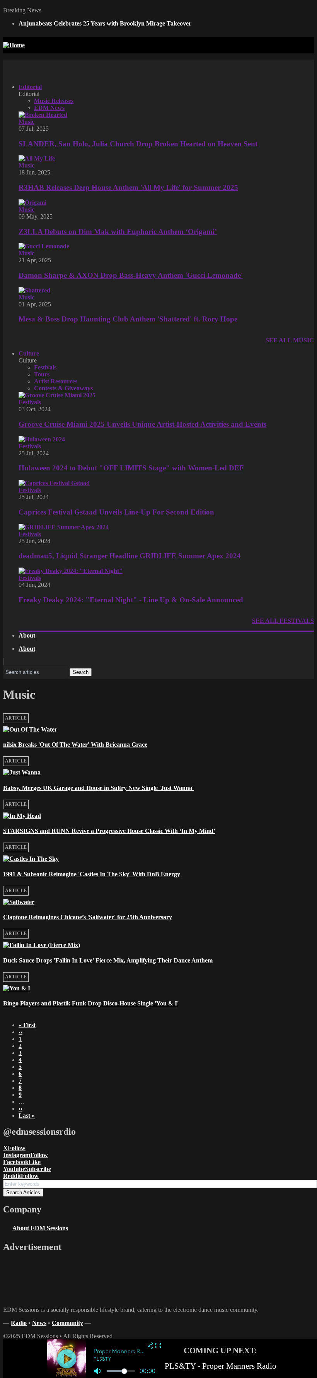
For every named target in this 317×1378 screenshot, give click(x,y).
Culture (29, 353)
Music (26, 121)
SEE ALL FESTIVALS (283, 620)
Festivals (45, 367)
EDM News (49, 107)
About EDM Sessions (40, 1228)
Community (67, 1323)
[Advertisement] (173, 66)
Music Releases (53, 100)
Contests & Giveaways (63, 388)
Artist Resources (55, 381)
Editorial (30, 87)
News (39, 1323)
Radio (19, 1323)
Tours (41, 374)
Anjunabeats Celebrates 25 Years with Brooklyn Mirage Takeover (105, 23)
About (27, 635)
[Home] (14, 45)
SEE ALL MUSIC (290, 340)
